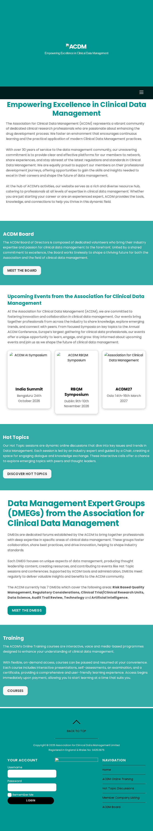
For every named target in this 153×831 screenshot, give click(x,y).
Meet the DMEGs (27, 610)
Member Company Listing (120, 798)
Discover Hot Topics (27, 473)
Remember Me (23, 795)
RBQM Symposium (77, 392)
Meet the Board (22, 270)
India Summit (29, 389)
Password (15, 781)
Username (15, 767)
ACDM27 (124, 389)
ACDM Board (111, 807)
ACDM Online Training (117, 779)
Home (106, 770)
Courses (15, 690)
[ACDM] (76, 46)
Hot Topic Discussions (118, 788)
